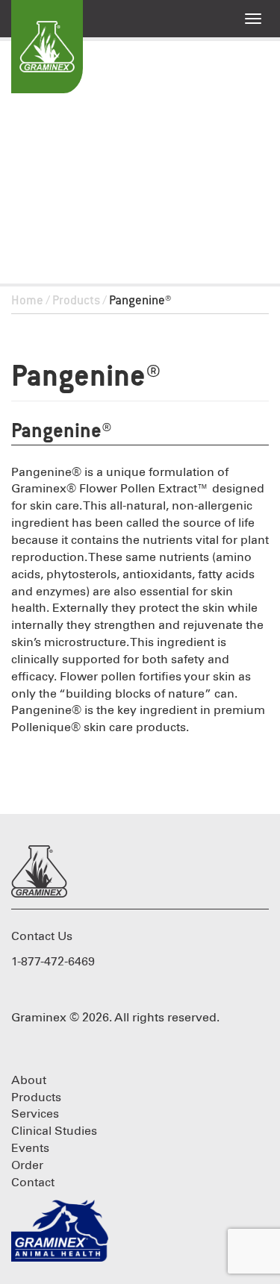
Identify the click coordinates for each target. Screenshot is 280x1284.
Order (27, 1165)
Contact (33, 1183)
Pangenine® (86, 378)
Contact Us (41, 936)
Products (76, 301)
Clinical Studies (54, 1131)
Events (30, 1148)
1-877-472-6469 (53, 962)
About (28, 1080)
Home (27, 301)
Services (35, 1114)
